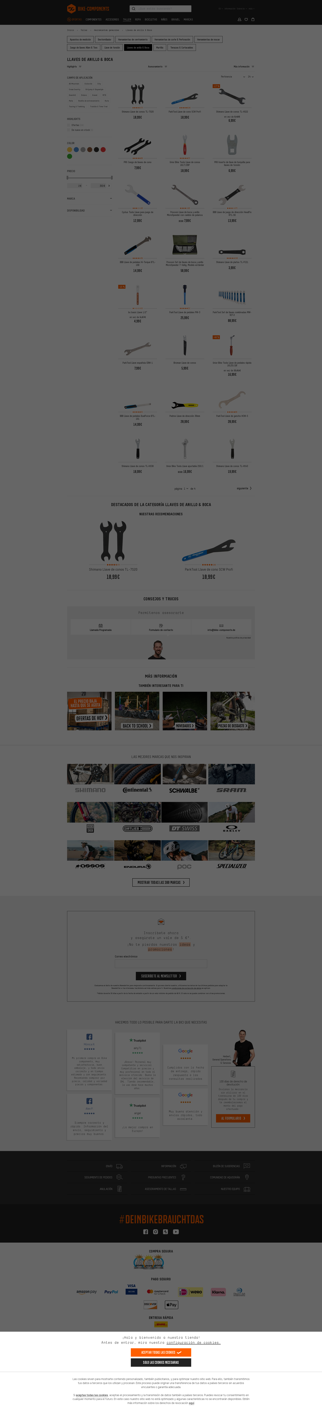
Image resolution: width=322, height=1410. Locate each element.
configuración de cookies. (194, 1342)
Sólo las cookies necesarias (161, 1362)
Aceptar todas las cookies (158, 1352)
